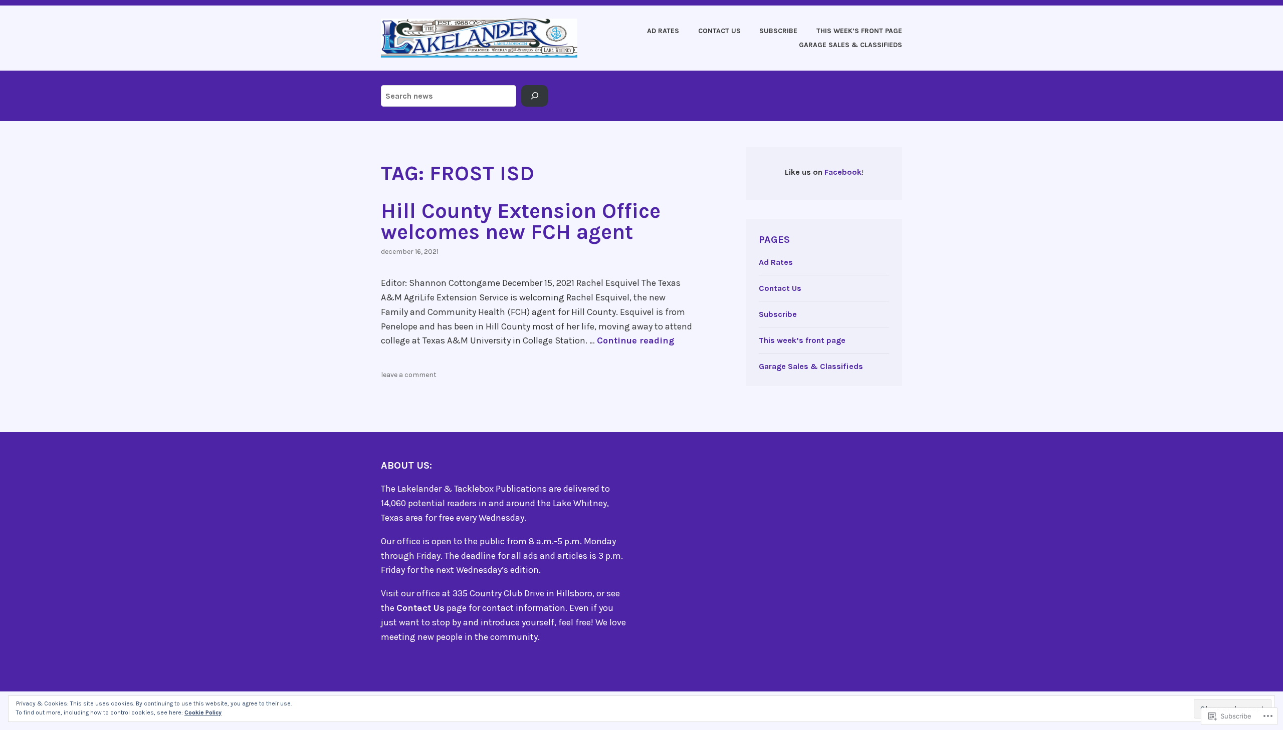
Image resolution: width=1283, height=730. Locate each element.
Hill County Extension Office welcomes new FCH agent (521, 221)
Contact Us (719, 31)
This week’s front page (859, 31)
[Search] (534, 96)
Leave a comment (409, 375)
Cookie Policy (203, 712)
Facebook (843, 172)
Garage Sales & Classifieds (850, 45)
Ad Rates (663, 31)
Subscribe (778, 31)
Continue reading (635, 340)
